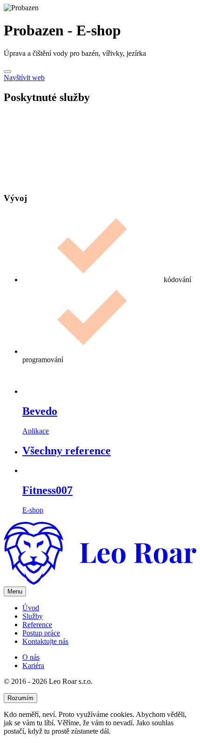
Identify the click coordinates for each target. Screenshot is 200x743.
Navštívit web (24, 77)
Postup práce (41, 633)
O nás (31, 657)
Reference (37, 624)
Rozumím (20, 698)
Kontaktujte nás (45, 641)
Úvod (30, 608)
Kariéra (33, 665)
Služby (32, 616)
